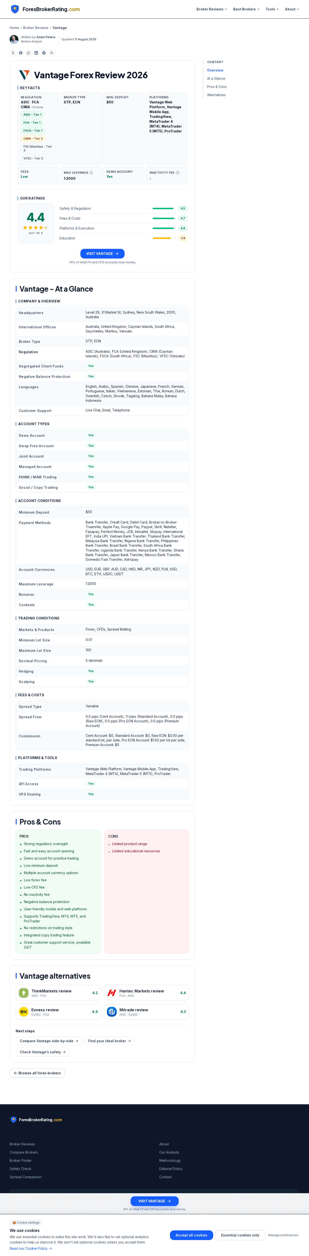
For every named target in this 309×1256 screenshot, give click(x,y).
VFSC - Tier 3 (33, 158)
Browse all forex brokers (40, 1073)
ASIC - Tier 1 (32, 114)
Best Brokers (244, 9)
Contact (165, 1177)
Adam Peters (45, 37)
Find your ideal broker (107, 1041)
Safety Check (20, 1169)
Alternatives (216, 95)
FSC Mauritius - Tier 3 (37, 148)
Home (14, 28)
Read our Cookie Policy (29, 1248)
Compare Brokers (24, 1152)
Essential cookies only (240, 1235)
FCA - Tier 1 (31, 122)
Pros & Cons (217, 87)
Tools (270, 9)
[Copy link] (51, 53)
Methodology (170, 1160)
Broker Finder (21, 1160)
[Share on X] (13, 53)
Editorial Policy (171, 1169)
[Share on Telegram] (44, 53)
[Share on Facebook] (20, 53)
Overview (215, 70)
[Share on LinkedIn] (36, 53)
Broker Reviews (210, 9)
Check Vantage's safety (40, 1052)
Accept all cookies (191, 1235)
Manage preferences (283, 1235)
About (290, 9)
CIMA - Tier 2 (33, 138)
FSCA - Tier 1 (32, 130)
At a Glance (216, 78)
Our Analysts (169, 1152)
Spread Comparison (26, 1177)
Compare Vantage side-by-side (46, 1041)
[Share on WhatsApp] (28, 53)
